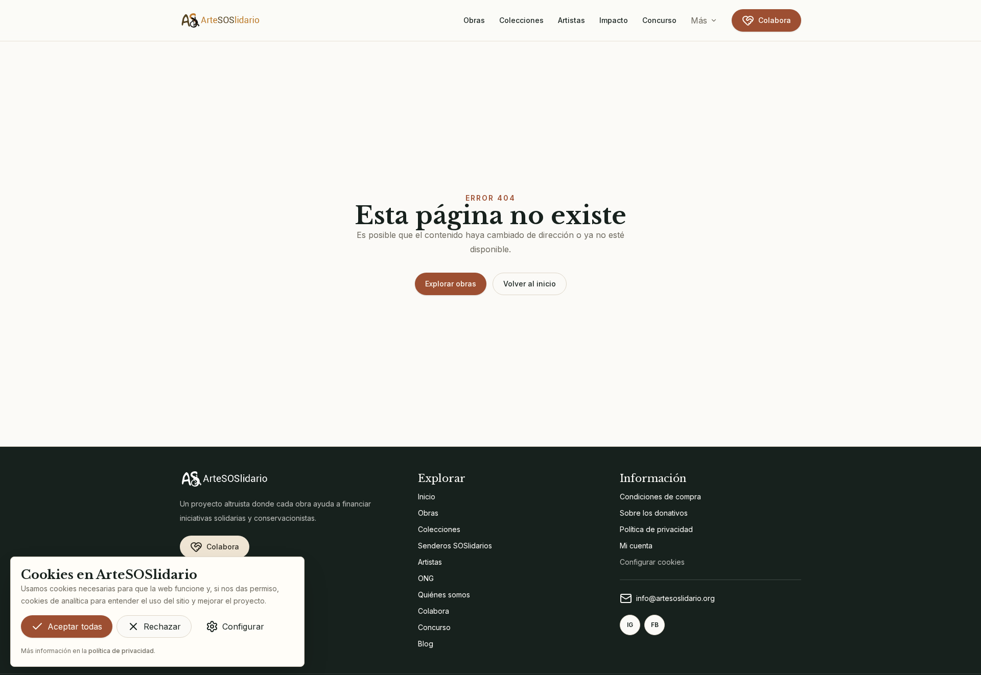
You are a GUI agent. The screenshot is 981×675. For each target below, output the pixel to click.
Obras (474, 20)
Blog (425, 643)
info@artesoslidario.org (675, 598)
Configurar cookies (652, 562)
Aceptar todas (75, 626)
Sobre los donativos (654, 513)
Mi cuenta (636, 545)
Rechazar (162, 626)
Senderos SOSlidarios (455, 545)
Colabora (774, 20)
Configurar (243, 626)
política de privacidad (121, 651)
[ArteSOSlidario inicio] (221, 20)
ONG (426, 578)
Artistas (571, 20)
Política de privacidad (656, 529)
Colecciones (521, 20)
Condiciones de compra (660, 496)
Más (699, 20)
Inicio (426, 496)
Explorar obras (450, 283)
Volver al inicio (529, 283)
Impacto (613, 20)
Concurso (659, 20)
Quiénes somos (444, 594)
